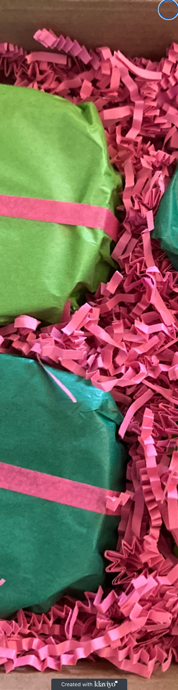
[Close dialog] (168, 9)
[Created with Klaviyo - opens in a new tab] (89, 684)
